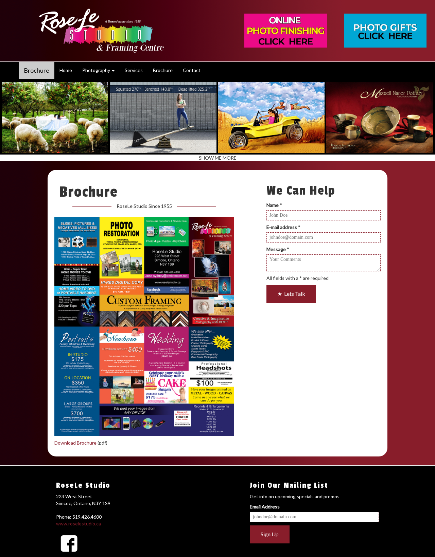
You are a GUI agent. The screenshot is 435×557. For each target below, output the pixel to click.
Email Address (265, 506)
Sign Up (270, 534)
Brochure (36, 70)
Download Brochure (75, 443)
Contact (192, 70)
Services (134, 70)
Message (277, 249)
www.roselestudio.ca (78, 523)
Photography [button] (96, 70)
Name (274, 205)
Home (65, 70)
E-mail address (283, 227)
